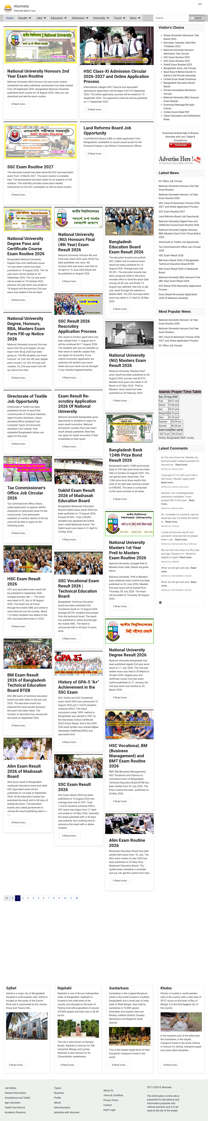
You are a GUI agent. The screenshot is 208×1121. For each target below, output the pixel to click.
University (99, 18)
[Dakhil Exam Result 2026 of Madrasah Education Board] (78, 471)
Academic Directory (15, 1112)
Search (198, 18)
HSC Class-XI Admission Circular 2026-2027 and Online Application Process (116, 76)
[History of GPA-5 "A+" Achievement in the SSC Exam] (78, 663)
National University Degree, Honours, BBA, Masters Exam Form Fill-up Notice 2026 (26, 328)
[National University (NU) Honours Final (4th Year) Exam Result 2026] (78, 217)
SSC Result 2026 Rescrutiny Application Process (77, 326)
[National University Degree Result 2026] (129, 631)
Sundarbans (119, 988)
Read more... (182, 464)
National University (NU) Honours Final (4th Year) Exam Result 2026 (76, 242)
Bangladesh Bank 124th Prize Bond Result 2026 (125, 455)
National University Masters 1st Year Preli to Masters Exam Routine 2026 (127, 550)
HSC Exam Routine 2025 (177, 61)
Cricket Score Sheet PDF (176, 112)
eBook (57, 1102)
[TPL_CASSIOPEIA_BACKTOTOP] (203, 1115)
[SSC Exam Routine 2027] (40, 141)
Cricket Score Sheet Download (180, 79)
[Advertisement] (79, 947)
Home (10, 18)
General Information (15, 1092)
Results (22, 18)
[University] (107, 18)
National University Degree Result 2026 (127, 652)
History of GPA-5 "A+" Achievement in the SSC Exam (78, 687)
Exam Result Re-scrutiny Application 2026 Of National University (77, 404)
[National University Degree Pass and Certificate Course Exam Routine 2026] (28, 219)
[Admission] (86, 18)
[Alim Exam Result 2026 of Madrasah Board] (28, 748)
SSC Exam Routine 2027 (30, 166)
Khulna (113, 1015)
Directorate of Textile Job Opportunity (27, 399)
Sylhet (11, 988)
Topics (57, 1088)
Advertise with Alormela (66, 1112)
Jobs (39, 18)
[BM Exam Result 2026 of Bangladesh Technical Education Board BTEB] (28, 653)
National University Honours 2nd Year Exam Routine (38, 74)
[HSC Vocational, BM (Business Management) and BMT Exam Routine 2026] (129, 724)
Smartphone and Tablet (17, 1097)
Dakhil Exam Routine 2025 (178, 64)
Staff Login (109, 1110)
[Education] (65, 18)
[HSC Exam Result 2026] (28, 559)
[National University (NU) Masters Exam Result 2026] (129, 335)
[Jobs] (44, 18)
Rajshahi (64, 988)
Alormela (21, 6)
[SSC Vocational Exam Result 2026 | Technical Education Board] (78, 563)
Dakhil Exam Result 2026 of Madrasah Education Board (76, 495)
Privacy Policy (110, 1100)
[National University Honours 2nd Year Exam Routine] (40, 45)
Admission (78, 18)
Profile (57, 1097)
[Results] (29, 18)
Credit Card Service (15, 1107)
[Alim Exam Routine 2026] (129, 823)
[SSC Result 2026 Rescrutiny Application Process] (78, 304)
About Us (108, 1090)
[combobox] (171, 18)
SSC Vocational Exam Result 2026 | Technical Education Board (78, 588)
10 (65, 898)
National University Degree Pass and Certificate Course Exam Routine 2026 (25, 246)
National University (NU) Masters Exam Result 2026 (127, 360)
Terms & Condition (113, 1095)
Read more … (20, 104)
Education (57, 18)
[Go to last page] (77, 898)
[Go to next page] (71, 898)
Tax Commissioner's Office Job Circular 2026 (26, 493)
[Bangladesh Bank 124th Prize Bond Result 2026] (129, 428)
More (133, 18)
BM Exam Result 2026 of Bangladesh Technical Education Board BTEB (26, 683)
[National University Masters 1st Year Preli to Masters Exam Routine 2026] (129, 523)
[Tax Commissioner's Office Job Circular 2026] (28, 468)
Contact (107, 1105)
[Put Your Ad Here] (180, 159)
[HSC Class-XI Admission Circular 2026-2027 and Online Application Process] (117, 45)
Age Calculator (12, 1102)
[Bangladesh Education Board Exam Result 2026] (129, 221)
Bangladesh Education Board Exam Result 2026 (126, 246)
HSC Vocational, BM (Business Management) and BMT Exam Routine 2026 (128, 756)
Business (59, 1092)
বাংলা (200, 4)
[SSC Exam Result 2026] (78, 766)
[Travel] (123, 18)
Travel (118, 18)
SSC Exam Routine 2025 (177, 57)
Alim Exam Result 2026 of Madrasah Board (24, 771)
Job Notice (10, 1088)
